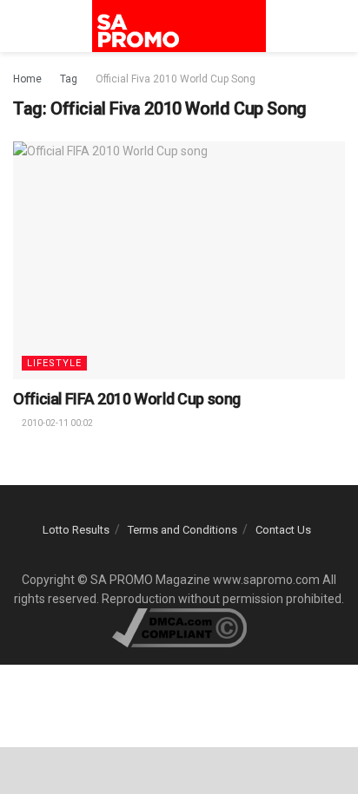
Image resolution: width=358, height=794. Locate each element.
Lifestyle (54, 363)
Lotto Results (76, 529)
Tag (68, 79)
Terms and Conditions (182, 529)
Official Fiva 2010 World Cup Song (175, 79)
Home (27, 79)
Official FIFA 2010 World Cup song (127, 399)
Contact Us (283, 529)
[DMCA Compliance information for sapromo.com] (179, 627)
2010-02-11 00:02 (56, 423)
